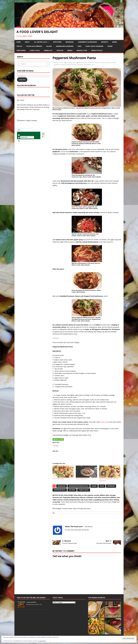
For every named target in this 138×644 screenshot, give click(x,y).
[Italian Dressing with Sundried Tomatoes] (109, 472)
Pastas (19, 46)
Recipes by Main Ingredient (75, 64)
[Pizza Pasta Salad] (63, 472)
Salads (49, 46)
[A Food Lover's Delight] (69, 26)
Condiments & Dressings (87, 42)
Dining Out (48, 50)
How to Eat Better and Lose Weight (31, 598)
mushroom (61, 486)
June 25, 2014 (59, 62)
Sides (79, 46)
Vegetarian (21, 50)
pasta (102, 486)
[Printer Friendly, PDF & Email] (58, 439)
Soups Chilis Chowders (94, 46)
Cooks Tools (35, 50)
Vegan (109, 46)
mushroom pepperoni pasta (78, 486)
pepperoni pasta (59, 490)
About (27, 42)
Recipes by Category (60, 64)
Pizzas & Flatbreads (34, 46)
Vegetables (87, 64)
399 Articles (88, 527)
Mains (114, 42)
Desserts (104, 42)
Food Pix (60, 50)
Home (18, 42)
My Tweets (20, 100)
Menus (69, 50)
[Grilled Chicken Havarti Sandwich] (113, 626)
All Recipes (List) (40, 42)
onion (94, 486)
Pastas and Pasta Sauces (108, 62)
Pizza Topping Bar (82, 479)
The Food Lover (71, 62)
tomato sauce (83, 490)
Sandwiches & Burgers (64, 46)
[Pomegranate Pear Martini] (113, 609)
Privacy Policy (96, 50)
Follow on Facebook (26, 85)
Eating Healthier (31, 602)
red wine (72, 490)
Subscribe (22, 80)
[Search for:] (33, 64)
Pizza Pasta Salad (58, 479)
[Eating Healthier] (21, 606)
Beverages (70, 42)
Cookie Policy (42, 641)
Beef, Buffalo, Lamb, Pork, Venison (89, 62)
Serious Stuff (82, 50)
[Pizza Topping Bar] (86, 472)
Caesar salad (104, 422)
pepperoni (111, 486)
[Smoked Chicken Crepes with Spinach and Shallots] (96, 609)
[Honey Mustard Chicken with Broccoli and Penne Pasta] (96, 626)
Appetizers (57, 42)
